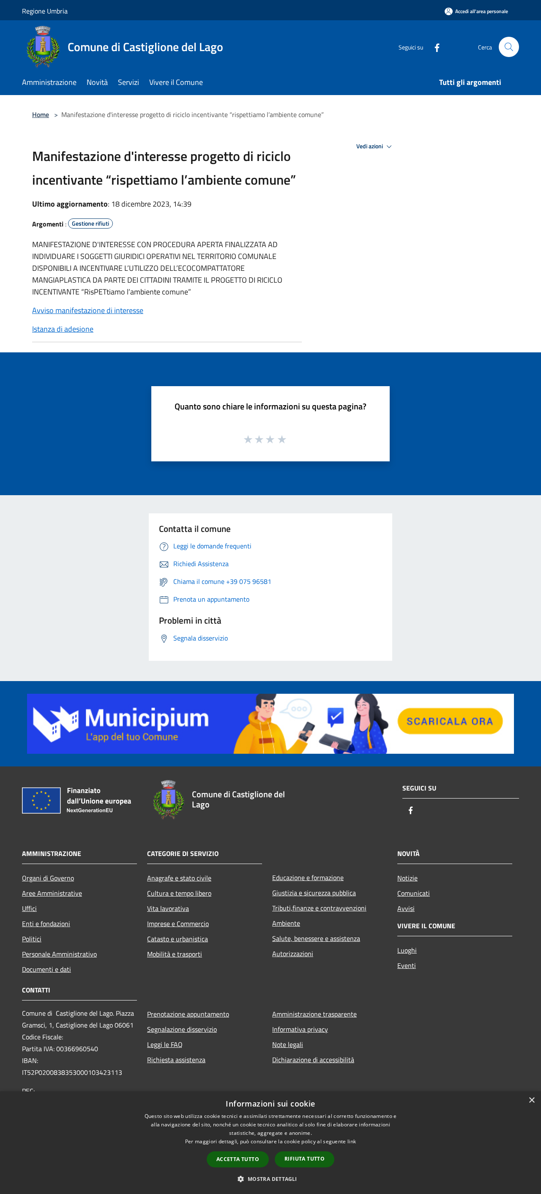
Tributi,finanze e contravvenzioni (319, 908)
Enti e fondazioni (46, 924)
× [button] (531, 1100)
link (351, 1141)
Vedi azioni (370, 146)
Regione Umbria (45, 11)
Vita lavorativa (168, 908)
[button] (270, 1179)
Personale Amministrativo (59, 954)
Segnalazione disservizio (182, 1029)
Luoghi (407, 950)
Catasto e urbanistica (177, 939)
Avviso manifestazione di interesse (87, 310)
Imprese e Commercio (178, 924)
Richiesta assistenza (176, 1060)
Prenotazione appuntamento (188, 1014)
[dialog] (270, 1142)
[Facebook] (433, 46)
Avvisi (406, 908)
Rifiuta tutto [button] (304, 1158)
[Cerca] (509, 47)
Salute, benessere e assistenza (316, 938)
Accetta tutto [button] (237, 1159)
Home (40, 114)
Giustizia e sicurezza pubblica (314, 893)
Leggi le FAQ (165, 1044)
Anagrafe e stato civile (179, 878)
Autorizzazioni (292, 954)
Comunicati (413, 893)
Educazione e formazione (308, 877)
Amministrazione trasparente (314, 1014)
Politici (31, 939)
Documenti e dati (46, 969)
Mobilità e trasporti (174, 954)
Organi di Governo (48, 878)
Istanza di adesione (62, 329)
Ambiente (286, 923)
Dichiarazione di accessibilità (313, 1060)
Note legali (287, 1044)
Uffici (29, 908)
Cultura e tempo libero (179, 893)
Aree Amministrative (52, 893)
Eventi (406, 965)
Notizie (407, 878)
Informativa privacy (300, 1029)
